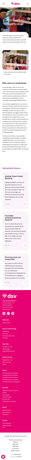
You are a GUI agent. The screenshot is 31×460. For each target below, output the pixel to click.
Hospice (4, 364)
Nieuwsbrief (5, 414)
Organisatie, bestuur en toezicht (10, 390)
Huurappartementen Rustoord (10, 377)
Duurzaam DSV (6, 399)
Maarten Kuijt (15, 454)
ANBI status (15, 446)
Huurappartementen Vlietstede (10, 379)
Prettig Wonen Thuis (7, 347)
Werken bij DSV (6, 322)
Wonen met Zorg (6, 362)
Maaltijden (5, 338)
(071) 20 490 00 (8, 307)
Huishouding (5, 331)
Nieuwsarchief (6, 412)
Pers (3, 427)
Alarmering (5, 333)
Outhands (15, 456)
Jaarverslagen (6, 395)
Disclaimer (15, 442)
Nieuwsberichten (6, 410)
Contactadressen (6, 423)
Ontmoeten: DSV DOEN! (8, 336)
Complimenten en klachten (9, 401)
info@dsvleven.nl (6, 309)
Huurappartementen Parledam (10, 375)
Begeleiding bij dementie (8, 351)
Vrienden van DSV (7, 397)
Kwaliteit (4, 392)
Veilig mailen (15, 444)
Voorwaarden (15, 448)
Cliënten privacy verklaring (15, 440)
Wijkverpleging (6, 349)
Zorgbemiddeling (6, 425)
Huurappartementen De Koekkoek (11, 381)
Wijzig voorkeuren (15, 450)
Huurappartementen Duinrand (10, 373)
